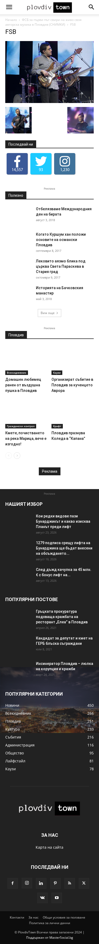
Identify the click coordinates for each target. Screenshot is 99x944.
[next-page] (17, 455)
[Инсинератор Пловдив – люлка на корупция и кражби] (18, 670)
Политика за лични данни (49, 923)
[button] (9, 7)
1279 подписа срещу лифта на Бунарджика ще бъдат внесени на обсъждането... (64, 548)
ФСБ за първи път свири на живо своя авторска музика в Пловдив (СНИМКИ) (43, 22)
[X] (84, 883)
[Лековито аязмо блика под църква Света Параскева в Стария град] (18, 267)
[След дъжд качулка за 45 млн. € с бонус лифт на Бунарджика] (18, 576)
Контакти (17, 917)
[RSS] (69, 883)
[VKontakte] (42, 898)
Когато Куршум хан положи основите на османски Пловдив (61, 239)
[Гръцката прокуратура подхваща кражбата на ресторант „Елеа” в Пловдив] (18, 618)
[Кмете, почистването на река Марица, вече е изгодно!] (26, 413)
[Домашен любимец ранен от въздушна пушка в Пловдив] (26, 360)
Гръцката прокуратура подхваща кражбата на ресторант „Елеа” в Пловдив (62, 616)
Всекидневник (16, 372)
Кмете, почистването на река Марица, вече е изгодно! (25, 438)
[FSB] (49, 101)
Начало (11, 19)
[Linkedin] (41, 883)
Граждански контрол (21, 426)
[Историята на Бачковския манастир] (18, 294)
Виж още (48, 313)
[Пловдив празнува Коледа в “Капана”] (72, 413)
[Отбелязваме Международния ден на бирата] (18, 215)
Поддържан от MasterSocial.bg (49, 937)
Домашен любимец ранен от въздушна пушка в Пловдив (23, 385)
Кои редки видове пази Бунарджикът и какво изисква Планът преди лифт (63, 521)
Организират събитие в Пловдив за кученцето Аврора (72, 385)
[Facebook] (12, 883)
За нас (34, 917)
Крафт (57, 426)
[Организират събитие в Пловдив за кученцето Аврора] (72, 360)
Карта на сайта (49, 847)
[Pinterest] (55, 883)
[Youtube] (56, 898)
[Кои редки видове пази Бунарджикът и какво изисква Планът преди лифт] (18, 522)
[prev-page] (8, 455)
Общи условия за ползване (64, 917)
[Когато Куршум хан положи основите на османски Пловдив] (18, 241)
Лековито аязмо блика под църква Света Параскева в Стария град (61, 266)
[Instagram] (27, 883)
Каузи (57, 372)
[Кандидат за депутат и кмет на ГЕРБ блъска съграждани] (18, 645)
